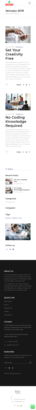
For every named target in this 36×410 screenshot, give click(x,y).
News (20, 218)
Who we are (8, 301)
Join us (6, 305)
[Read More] (7, 84)
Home (7, 13)
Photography (19, 47)
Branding (8, 218)
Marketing (15, 218)
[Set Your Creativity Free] (18, 34)
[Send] (31, 361)
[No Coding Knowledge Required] (18, 102)
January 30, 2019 (9, 47)
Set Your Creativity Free (14, 54)
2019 (11, 13)
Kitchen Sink (8, 308)
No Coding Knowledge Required (15, 121)
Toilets (6, 311)
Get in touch (8, 315)
